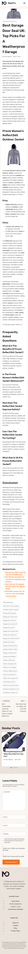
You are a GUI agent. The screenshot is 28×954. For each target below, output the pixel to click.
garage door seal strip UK (10, 624)
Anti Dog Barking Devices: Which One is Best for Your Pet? (13, 754)
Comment (7, 792)
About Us (16, 923)
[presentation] (14, 740)
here (20, 324)
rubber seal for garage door (10, 678)
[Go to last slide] (4, 749)
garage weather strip (9, 660)
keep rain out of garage (9, 667)
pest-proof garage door (9, 674)
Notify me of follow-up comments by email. (14, 849)
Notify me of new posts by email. (13, 856)
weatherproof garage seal (10, 692)
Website (6, 834)
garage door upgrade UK (9, 635)
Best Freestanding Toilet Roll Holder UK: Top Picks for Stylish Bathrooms (7, 708)
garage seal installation (9, 656)
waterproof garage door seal (11, 689)
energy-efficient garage (9, 613)
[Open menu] (24, 3)
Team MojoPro (8, 56)
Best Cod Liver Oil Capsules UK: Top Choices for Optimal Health (15, 586)
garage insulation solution (10, 649)
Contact (15, 925)
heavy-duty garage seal (9, 663)
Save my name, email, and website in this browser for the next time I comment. (14, 840)
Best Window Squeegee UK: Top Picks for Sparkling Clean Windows (15, 579)
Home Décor (15, 901)
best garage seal (8, 602)
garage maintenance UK (9, 653)
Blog (15, 928)
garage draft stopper (9, 642)
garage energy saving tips (10, 645)
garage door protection (9, 620)
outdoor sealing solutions (10, 671)
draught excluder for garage (10, 609)
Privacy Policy (15, 931)
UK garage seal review (9, 682)
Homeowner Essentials (9, 21)
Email (5, 825)
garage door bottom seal (10, 617)
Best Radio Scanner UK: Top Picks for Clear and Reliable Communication (14, 593)
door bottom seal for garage (11, 606)
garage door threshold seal (10, 631)
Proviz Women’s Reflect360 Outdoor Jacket (13, 135)
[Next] (23, 749)
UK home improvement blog (10, 685)
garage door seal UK (8, 627)
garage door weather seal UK (11, 638)
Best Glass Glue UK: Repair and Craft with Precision (21, 706)
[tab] (10, 767)
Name (5, 817)
